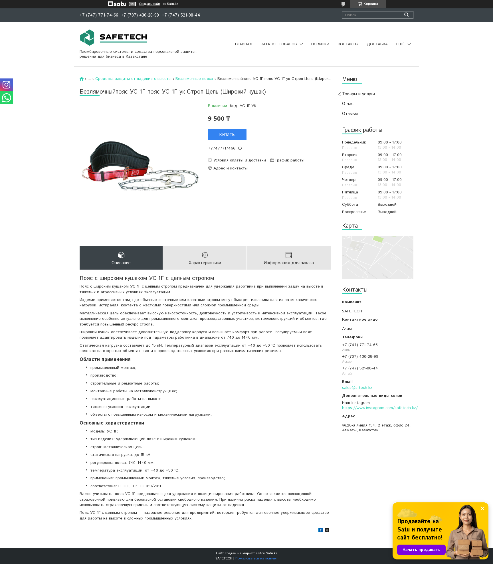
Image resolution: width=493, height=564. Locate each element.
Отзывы (350, 114)
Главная (243, 44)
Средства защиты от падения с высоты (133, 79)
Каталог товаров (279, 44)
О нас (347, 104)
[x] (327, 531)
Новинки (320, 44)
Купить (227, 135)
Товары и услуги (358, 94)
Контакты (348, 44)
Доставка (377, 44)
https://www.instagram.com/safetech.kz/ (380, 408)
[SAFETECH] (114, 38)
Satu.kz (271, 553)
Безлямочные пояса (194, 79)
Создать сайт (149, 4)
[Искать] (406, 15)
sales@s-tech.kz (357, 388)
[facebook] (320, 531)
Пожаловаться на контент (256, 558)
